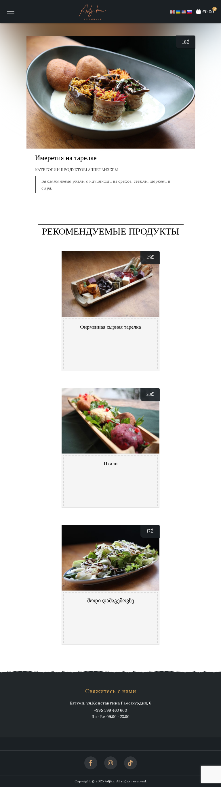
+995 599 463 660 (110, 710)
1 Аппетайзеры (102, 169)
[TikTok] (130, 762)
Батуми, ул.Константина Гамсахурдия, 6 (110, 703)
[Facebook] (90, 762)
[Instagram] (110, 762)
